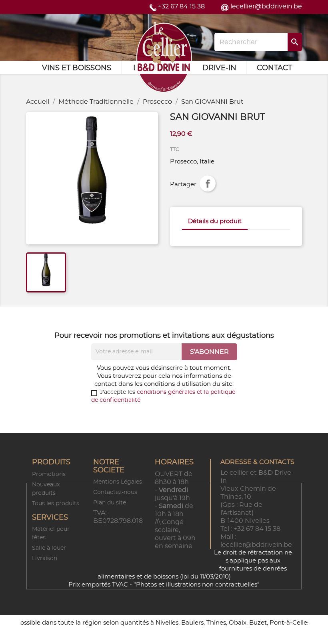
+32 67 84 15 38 (181, 6)
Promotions (49, 474)
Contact (274, 68)
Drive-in (219, 68)
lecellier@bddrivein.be (266, 6)
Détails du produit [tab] (215, 221)
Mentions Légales (117, 482)
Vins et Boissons (76, 68)
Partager (208, 183)
